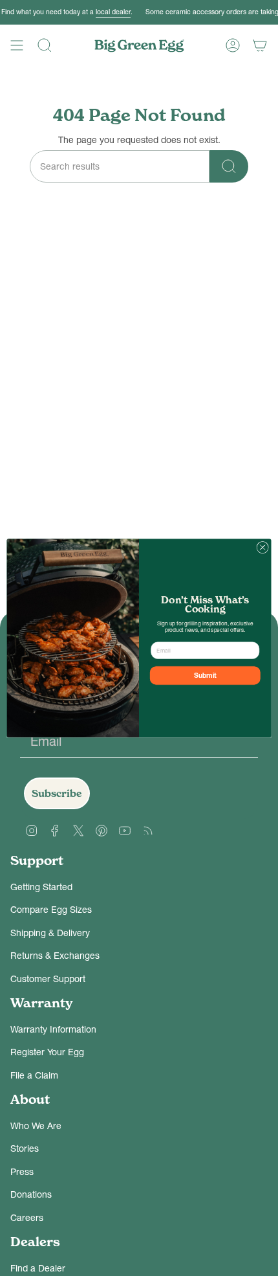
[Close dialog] (262, 547)
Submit (205, 675)
